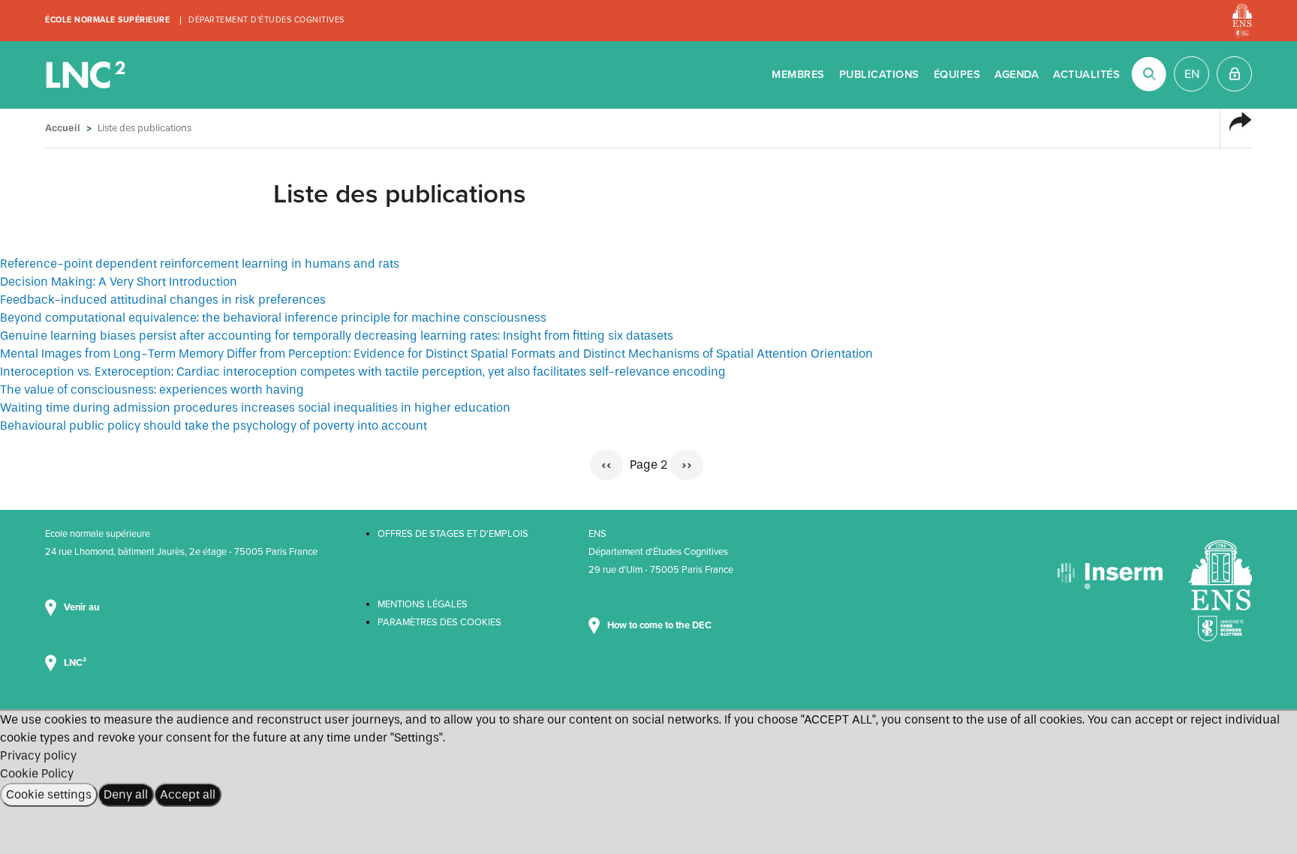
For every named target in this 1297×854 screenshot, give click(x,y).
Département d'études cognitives (266, 20)
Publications (879, 74)
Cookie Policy (37, 773)
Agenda (1017, 74)
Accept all (187, 794)
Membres (798, 74)
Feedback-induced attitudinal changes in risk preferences (163, 299)
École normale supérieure (107, 20)
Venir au (82, 607)
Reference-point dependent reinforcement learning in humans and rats (199, 263)
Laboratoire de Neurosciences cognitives (87, 75)
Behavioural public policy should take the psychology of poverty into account (213, 425)
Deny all (126, 794)
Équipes (957, 74)
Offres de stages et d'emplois (453, 534)
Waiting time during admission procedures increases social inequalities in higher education (255, 407)
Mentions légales (423, 604)
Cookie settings (49, 794)
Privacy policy (38, 755)
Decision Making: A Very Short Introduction (118, 281)
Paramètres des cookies (439, 622)
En (1191, 74)
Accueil (62, 127)
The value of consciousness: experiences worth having (152, 389)
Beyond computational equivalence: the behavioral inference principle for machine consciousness (273, 317)
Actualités (1086, 74)
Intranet (1234, 73)
